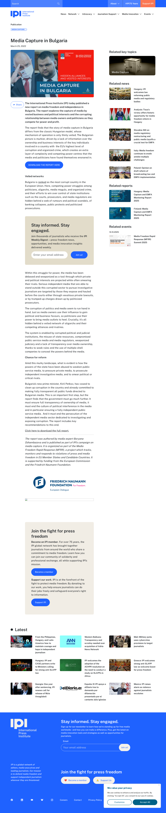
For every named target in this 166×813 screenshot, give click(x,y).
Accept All (145, 802)
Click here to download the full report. (47, 430)
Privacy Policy (95, 800)
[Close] (159, 785)
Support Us (103, 780)
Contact (78, 800)
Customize (119, 802)
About (113, 3)
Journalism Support (107, 14)
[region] (132, 796)
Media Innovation (130, 14)
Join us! (79, 255)
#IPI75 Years (131, 3)
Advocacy (87, 14)
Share (19, 104)
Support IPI (147, 3)
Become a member (44, 572)
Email (65, 741)
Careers (63, 800)
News (63, 14)
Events (147, 14)
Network (72, 14)
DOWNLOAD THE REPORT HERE (44, 165)
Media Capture (18, 29)
